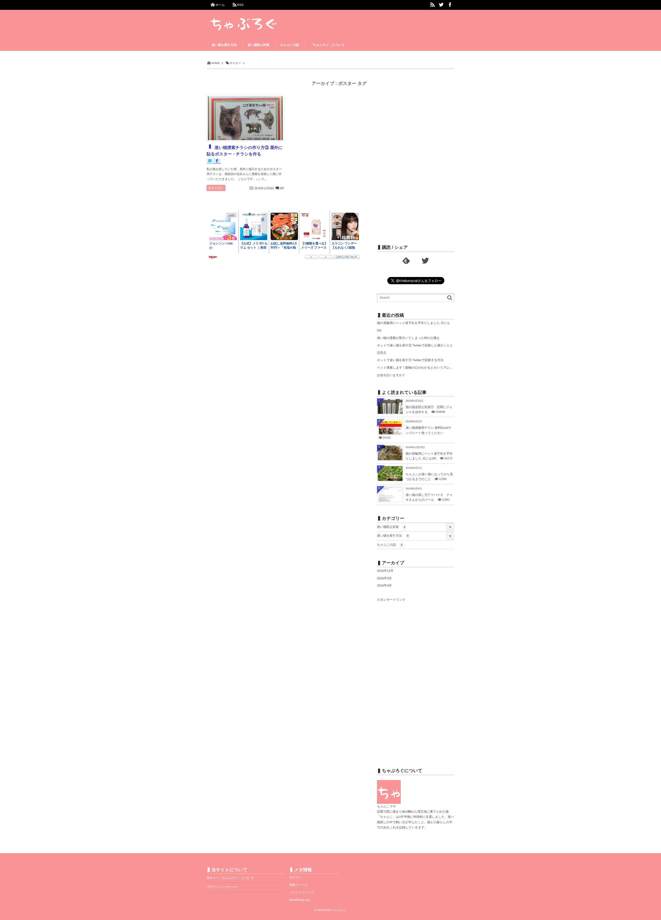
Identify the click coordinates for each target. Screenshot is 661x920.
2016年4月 (384, 585)
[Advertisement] (415, 156)
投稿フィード (298, 885)
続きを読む (216, 188)
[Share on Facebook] (450, 5)
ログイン (295, 877)
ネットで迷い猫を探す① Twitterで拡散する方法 (410, 360)
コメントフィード (301, 892)
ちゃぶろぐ (339, 910)
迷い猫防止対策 (391, 527)
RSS (240, 5)
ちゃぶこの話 (389, 544)
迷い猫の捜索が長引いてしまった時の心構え (408, 338)
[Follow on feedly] (406, 261)
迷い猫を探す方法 (392, 535)
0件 (282, 188)
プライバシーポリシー (222, 887)
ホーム (220, 5)
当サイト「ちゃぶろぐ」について (230, 878)
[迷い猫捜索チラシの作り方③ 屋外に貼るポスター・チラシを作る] (245, 118)
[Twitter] (425, 261)
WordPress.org (299, 900)
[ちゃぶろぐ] (258, 21)
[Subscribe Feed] (432, 5)
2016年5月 (384, 578)
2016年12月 (385, 571)
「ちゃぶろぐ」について (327, 45)
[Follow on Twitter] (441, 5)
